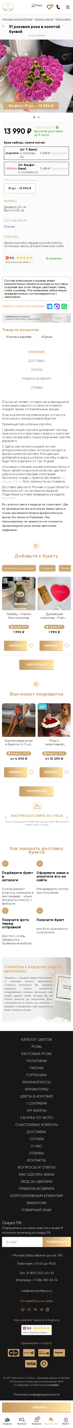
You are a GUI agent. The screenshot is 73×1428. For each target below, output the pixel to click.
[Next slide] (67, 817)
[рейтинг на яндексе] (19, 264)
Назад (4, 26)
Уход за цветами (36, 1181)
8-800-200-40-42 (40, 1273)
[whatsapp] (23, 1310)
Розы (36, 1047)
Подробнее (59, 153)
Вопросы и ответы (37, 1167)
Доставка (9, 498)
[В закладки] (67, 45)
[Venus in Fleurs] (8, 10)
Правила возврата (36, 1189)
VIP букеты (36, 1110)
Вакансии (36, 1203)
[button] (34, 117)
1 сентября (36, 1103)
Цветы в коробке (36, 1096)
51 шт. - (20, 188)
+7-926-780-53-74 (45, 1280)
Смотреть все (36, 664)
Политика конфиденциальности (36, 1394)
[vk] (35, 1310)
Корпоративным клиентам (36, 1196)
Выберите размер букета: (21, 180)
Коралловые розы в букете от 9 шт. (18, 742)
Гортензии (36, 1075)
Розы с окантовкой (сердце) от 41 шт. (54, 742)
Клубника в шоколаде (18, 568)
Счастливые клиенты (36, 1125)
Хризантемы (36, 1089)
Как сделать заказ (36, 1174)
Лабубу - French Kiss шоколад (18, 616)
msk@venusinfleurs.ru (36, 1291)
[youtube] (29, 1310)
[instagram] (47, 1310)
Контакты (36, 1160)
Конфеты (47, 568)
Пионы (37, 1068)
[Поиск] (37, 5)
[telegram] (41, 1310)
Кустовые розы (36, 1054)
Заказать (39, 1407)
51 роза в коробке (18, 336)
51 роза (47, 336)
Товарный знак (36, 1210)
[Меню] (68, 7)
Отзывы (36, 1153)
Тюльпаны (36, 1061)
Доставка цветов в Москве (17, 19)
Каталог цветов (44, 19)
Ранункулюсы (37, 1082)
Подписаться (56, 1242)
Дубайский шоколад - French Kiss (54, 616)
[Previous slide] (6, 817)
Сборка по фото (36, 1118)
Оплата (36, 1139)
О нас (36, 1146)
